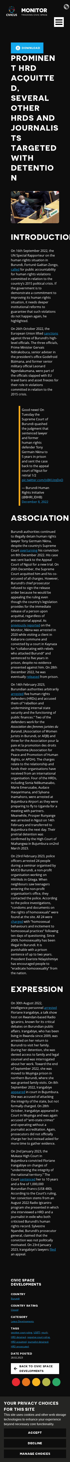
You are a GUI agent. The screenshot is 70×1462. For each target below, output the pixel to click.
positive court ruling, (22, 1332)
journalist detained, (38, 1341)
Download (31, 48)
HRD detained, (18, 1337)
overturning (29, 550)
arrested (17, 694)
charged (17, 921)
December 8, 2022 (35, 502)
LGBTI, (37, 1332)
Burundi (15, 1298)
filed (53, 1249)
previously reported (25, 625)
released (33, 677)
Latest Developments (22, 1321)
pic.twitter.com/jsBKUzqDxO (42, 480)
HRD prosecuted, (20, 1346)
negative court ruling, (38, 1337)
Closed (14, 1309)
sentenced (27, 1179)
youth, (44, 1332)
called (15, 269)
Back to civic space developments (36, 1368)
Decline (35, 1443)
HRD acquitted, (19, 1341)
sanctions (51, 333)
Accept (35, 1432)
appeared (18, 1092)
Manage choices (35, 1453)
